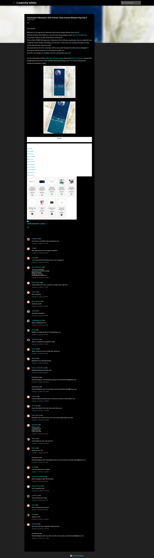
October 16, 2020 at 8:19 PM (40, 353)
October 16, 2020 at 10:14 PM (40, 382)
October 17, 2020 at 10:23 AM (40, 443)
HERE (69, 53)
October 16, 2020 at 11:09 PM (40, 401)
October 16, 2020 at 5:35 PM (40, 325)
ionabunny (35, 495)
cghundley (35, 424)
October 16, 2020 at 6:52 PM (40, 334)
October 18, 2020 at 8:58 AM (40, 481)
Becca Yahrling (36, 301)
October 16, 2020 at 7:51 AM (40, 243)
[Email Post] (28, 221)
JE (32, 248)
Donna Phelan (36, 282)
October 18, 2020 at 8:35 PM (40, 509)
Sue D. (33, 505)
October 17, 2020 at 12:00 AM (40, 420)
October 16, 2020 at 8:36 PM (40, 372)
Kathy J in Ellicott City (38, 367)
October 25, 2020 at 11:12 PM (40, 538)
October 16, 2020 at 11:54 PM (40, 410)
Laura (33, 257)
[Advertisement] (103, 69)
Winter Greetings (76, 58)
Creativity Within (26, 2)
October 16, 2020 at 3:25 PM (40, 296)
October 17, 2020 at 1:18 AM (40, 434)
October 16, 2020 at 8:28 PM (40, 363)
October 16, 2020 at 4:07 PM (40, 306)
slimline (43, 223)
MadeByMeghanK (37, 320)
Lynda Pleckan (31, 172)
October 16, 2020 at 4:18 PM (40, 315)
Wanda (34, 448)
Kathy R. (34, 396)
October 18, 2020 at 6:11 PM (40, 500)
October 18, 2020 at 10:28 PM (40, 519)
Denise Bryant (36, 415)
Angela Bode (29, 148)
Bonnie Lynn (35, 339)
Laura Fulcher (31, 164)
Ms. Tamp (34, 405)
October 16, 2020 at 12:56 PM (40, 277)
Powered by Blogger (78, 555)
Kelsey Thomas (36, 486)
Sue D (33, 467)
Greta (33, 514)
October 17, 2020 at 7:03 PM (40, 453)
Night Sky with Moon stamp (54, 58)
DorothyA (34, 524)
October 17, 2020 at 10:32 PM (40, 472)
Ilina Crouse (30, 159)
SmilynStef (35, 238)
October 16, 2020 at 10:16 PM (40, 391)
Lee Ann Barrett (31, 169)
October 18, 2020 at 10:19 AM (40, 491)
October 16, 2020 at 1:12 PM (40, 287)
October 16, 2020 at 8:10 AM (40, 253)
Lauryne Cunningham (38, 476)
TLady (33, 330)
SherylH (34, 358)
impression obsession (33, 223)
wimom (34, 292)
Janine (34, 311)
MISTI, (71, 61)
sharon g (34, 349)
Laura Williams (31, 167)
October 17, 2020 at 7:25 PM (40, 462)
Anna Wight (30, 151)
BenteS (34, 438)
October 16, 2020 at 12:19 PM (40, 262)
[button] (28, 23)
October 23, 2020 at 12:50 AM (40, 528)
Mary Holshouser (37, 267)
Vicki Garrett (30, 175)
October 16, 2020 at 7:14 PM (40, 344)
